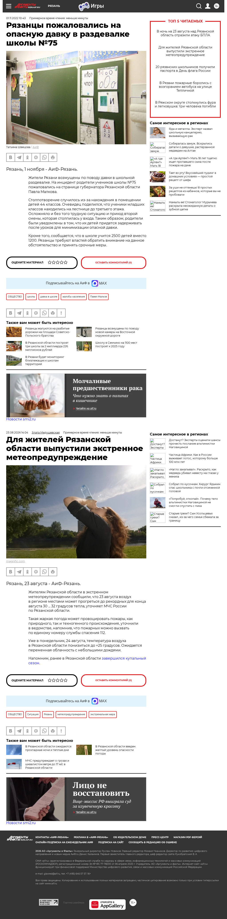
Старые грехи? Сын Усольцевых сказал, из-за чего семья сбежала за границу (194, 517)
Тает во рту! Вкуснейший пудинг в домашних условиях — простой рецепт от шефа (192, 176)
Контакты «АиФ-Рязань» (52, 837)
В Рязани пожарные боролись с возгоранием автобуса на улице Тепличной (185, 86)
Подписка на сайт (110, 842)
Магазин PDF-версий (188, 837)
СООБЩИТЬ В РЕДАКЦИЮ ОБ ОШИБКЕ (153, 842)
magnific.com (15, 561)
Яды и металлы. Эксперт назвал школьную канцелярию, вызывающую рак (191, 132)
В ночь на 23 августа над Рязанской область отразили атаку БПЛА (185, 33)
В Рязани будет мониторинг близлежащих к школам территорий (44, 360)
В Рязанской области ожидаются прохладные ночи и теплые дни (48, 748)
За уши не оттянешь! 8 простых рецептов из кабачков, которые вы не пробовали (195, 191)
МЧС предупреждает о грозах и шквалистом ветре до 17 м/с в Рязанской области (47, 764)
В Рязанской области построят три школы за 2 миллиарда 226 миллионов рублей (46, 346)
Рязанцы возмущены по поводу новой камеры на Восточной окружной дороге (117, 332)
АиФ (36, 147)
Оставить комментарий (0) (113, 262)
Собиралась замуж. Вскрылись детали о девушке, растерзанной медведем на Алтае (192, 147)
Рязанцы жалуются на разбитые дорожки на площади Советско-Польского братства (47, 332)
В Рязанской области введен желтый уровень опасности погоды (115, 750)
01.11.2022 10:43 (16, 18)
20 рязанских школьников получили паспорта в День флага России (185, 69)
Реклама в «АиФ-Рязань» (91, 837)
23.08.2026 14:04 (17, 432)
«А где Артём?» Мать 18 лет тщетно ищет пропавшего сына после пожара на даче (193, 162)
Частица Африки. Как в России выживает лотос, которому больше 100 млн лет (193, 458)
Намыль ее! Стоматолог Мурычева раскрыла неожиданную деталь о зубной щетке (193, 206)
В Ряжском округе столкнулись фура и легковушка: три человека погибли (185, 104)
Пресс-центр (159, 837)
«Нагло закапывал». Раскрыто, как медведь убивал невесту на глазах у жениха (194, 473)
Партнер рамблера (73, 902)
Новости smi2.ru (21, 419)
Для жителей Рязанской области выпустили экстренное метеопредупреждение (185, 51)
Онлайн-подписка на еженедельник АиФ (64, 842)
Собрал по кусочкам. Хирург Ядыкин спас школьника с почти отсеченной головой (194, 487)
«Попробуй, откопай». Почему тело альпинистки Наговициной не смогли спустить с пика (193, 502)
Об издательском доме (129, 837)
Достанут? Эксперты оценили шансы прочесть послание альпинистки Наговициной (194, 443)
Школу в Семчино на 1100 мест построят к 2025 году (116, 344)
